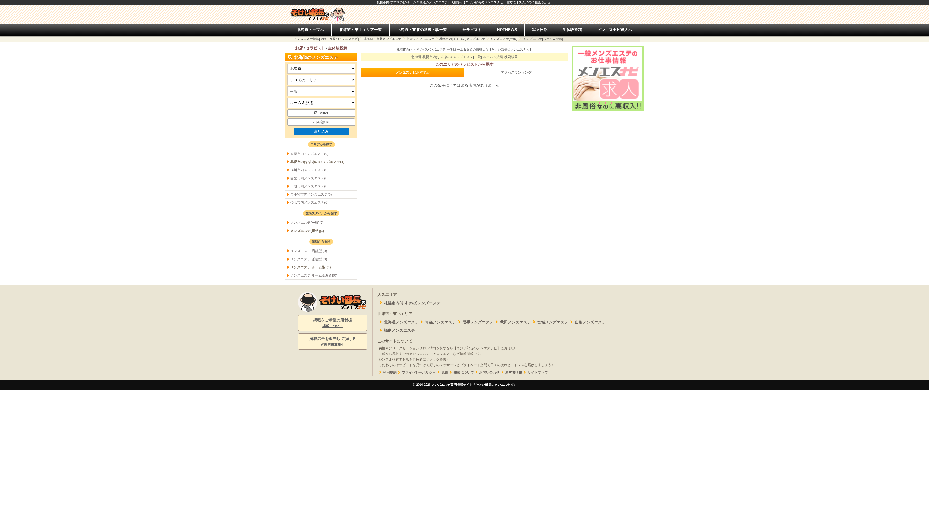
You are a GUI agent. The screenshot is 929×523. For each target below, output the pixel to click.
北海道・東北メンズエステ (382, 39)
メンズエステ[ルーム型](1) (310, 267)
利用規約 (390, 372)
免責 (444, 372)
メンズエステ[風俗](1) (307, 231)
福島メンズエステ (399, 330)
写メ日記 (540, 30)
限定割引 (322, 122)
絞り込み (321, 131)
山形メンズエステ (590, 322)
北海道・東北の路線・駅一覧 (422, 30)
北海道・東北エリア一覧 (360, 30)
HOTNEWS (507, 30)
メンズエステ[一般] (503, 39)
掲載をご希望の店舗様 (332, 323)
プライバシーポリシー (419, 372)
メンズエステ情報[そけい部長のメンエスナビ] (326, 39)
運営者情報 (513, 372)
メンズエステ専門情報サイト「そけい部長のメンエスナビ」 (474, 384)
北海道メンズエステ (420, 39)
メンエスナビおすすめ (413, 72)
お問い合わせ (489, 372)
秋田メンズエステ (515, 322)
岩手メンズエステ (478, 322)
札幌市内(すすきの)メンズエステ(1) (317, 162)
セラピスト (472, 30)
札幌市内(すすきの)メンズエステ (462, 39)
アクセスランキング (516, 72)
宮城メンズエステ (552, 322)
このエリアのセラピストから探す (464, 64)
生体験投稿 (572, 30)
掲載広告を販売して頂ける (332, 341)
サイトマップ (538, 372)
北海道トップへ (310, 30)
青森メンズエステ (440, 322)
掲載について (464, 372)
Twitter (322, 113)
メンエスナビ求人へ (614, 30)
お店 (299, 48)
